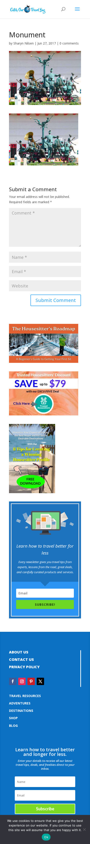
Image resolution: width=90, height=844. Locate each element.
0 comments (69, 43)
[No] (84, 829)
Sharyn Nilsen (23, 43)
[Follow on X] (40, 681)
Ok (46, 837)
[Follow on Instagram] (22, 681)
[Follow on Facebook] (12, 681)
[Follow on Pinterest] (31, 681)
